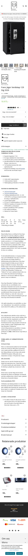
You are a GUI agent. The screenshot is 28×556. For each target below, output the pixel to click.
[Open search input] (23, 6)
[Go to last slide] (2, 65)
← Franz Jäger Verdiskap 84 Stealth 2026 (20, 69)
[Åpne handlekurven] (26, 6)
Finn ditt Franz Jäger (9, 17)
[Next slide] (25, 41)
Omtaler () (10, 109)
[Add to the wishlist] (11, 446)
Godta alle (19, 553)
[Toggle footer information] (25, 538)
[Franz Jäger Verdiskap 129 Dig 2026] (14, 38)
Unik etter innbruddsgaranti (10, 193)
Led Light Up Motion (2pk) (7, 460)
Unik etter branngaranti (9, 191)
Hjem (3, 17)
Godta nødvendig (10, 553)
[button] (25, 125)
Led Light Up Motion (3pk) (20, 460)
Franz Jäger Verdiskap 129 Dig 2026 (16, 18)
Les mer (3, 98)
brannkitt (23, 168)
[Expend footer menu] (25, 542)
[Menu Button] (2, 6)
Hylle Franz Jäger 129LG (19, 489)
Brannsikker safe (17, 17)
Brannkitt (4, 489)
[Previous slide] (2, 41)
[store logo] (14, 6)
